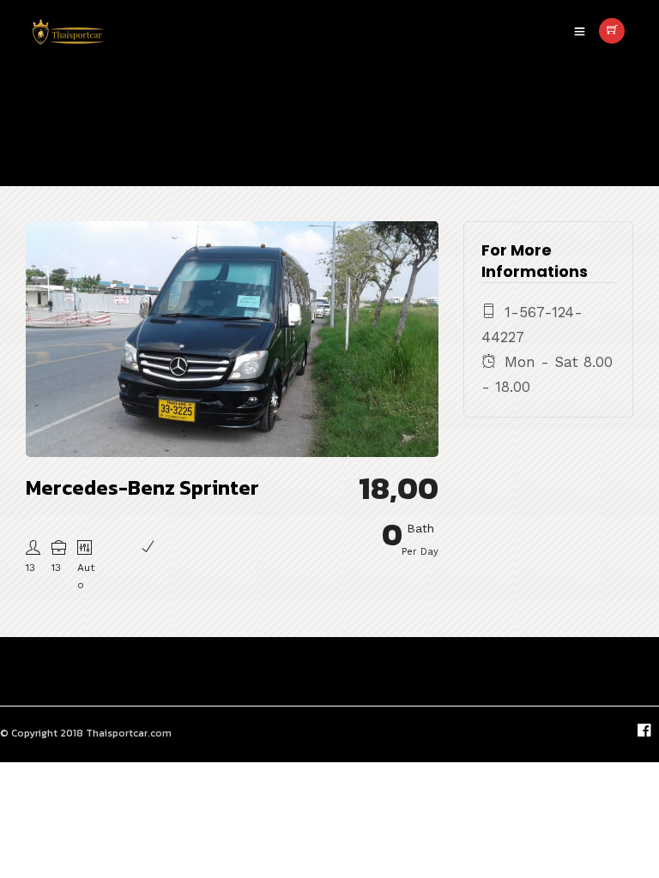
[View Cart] (612, 31)
